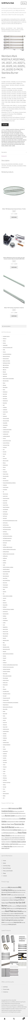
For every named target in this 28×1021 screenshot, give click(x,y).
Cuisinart (5, 447)
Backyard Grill (6, 358)
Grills (4, 565)
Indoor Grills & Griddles (7, 596)
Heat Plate (5, 578)
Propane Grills (6, 700)
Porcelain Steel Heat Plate (15, 839)
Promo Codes (6, 989)
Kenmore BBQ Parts (11, 913)
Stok (4, 747)
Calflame (5, 407)
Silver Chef (5, 727)
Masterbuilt (5, 636)
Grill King (5, 531)
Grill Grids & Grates (7, 529)
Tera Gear (5, 762)
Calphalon (5, 409)
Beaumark (5, 374)
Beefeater (5, 376)
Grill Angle (5, 511)
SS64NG (13, 145)
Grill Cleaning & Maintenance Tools (10, 520)
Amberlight (5, 345)
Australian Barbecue (7, 354)
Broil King (5, 396)
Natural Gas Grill (6, 649)
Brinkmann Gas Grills (21, 892)
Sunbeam (5, 753)
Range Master (5, 704)
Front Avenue (5, 487)
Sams (4, 715)
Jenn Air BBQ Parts (18, 835)
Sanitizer (5, 718)
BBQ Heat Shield (7, 813)
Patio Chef (12, 132)
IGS (3, 593)
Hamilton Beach (6, 569)
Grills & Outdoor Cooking (8, 567)
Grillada (4, 545)
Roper (4, 711)
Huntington (5, 587)
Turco (4, 773)
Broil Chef (5, 394)
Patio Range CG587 (17, 144)
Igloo (4, 589)
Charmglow (5, 425)
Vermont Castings (6, 782)
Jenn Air (4, 598)
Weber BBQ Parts (15, 846)
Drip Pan (4, 451)
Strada (4, 749)
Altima (4, 340)
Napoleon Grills (6, 647)
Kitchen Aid (5, 611)
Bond (4, 389)
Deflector (4, 824)
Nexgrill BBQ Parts (5, 839)
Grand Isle (5, 502)
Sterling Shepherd (6, 744)
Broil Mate (5, 398)
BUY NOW (5, 124)
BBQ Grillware (5, 367)
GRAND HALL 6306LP (9, 136)
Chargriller (5, 423)
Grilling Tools (16, 830)
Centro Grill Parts (18, 815)
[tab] (14, 152)
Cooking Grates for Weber (12, 821)
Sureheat (5, 760)
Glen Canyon (5, 493)
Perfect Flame (6, 680)
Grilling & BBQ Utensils (7, 547)
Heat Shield (5, 835)
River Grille (5, 709)
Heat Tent (5, 582)
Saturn (14, 28)
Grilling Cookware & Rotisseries (9, 549)
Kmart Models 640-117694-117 (12, 139)
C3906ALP (19, 135)
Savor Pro (5, 722)
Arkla (4, 349)
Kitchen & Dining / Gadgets (8, 609)
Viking (4, 784)
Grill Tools (16, 832)
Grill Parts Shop (6, 865)
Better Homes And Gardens (8, 378)
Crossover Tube (6, 445)
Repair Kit (23, 839)
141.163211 (3, 135)
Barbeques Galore (6, 363)
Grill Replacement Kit (7, 538)
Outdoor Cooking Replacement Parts (10, 664)
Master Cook (5, 631)
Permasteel (5, 684)
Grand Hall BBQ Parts (17, 136)
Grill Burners (16, 129)
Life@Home (5, 620)
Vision (4, 791)
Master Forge (5, 633)
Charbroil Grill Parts (8, 818)
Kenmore (5, 130)
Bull (3, 405)
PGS (4, 687)
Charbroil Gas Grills (20, 894)
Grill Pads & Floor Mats (7, 536)
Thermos (5, 766)
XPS (3, 798)
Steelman (5, 738)
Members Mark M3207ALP (9, 142)
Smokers (4, 733)
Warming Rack (6, 793)
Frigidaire (5, 485)
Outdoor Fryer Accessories (8, 667)
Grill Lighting (5, 533)
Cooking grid (22, 821)
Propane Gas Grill (6, 698)
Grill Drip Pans (6, 525)
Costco (4, 438)
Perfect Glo (5, 682)
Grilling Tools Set (13, 908)
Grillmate (5, 558)
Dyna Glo (5, 458)
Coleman (5, 427)
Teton (4, 764)
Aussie (4, 351)
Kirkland (4, 607)
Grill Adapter (5, 509)
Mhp (4, 642)
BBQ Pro (4, 369)
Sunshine (5, 755)
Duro (4, 456)
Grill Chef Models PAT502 (11, 138)
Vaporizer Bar (8, 846)
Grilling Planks (6, 551)
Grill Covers (5, 522)
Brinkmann (5, 391)
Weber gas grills (21, 846)
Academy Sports (6, 336)
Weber (4, 795)
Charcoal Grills (6, 418)
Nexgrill (4, 651)
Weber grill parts (5, 848)
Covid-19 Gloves (6, 442)
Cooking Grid (5, 434)
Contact (5, 875)
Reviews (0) (4, 156)
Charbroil (5, 416)
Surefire (4, 758)
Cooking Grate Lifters (7, 429)
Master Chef (5, 629)
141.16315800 (16, 133)
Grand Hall (12, 129)
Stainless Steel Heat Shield (9, 922)
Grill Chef (22, 129)
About (4, 863)
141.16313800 (6, 133)
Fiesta (4, 469)
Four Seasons (5, 480)
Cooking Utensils (6, 436)
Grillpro (4, 560)
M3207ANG (20, 139)
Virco (4, 789)
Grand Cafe (5, 496)
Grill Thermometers (7, 540)
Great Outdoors (6, 507)
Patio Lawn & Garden (7, 675)
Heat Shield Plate (6, 580)
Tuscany (4, 775)
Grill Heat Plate (21, 827)
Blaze (4, 383)
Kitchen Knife (5, 613)
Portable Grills (6, 691)
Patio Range (16, 132)
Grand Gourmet (6, 498)
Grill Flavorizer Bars (7, 527)
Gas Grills (17, 827)
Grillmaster (5, 556)
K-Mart (4, 600)
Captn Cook (5, 411)
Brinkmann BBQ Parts (16, 813)
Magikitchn (5, 627)
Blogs (4, 873)
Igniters (4, 591)
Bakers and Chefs (6, 360)
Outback (4, 662)
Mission (4, 644)
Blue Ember (5, 387)
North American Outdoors (8, 653)
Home (4, 28)
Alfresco (4, 338)
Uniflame (5, 780)
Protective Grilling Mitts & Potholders (10, 702)
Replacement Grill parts (8, 707)
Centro (4, 414)
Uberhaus (5, 778)
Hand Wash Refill (6, 571)
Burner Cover (10, 815)
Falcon (4, 467)
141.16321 (21, 133)
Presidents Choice (6, 693)
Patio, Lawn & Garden (8, 870)
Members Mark (11, 130)
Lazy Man (5, 618)
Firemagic (5, 471)
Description (4, 152)
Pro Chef (4, 695)
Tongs (4, 769)
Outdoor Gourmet (6, 669)
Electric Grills (5, 460)
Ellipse (4, 462)
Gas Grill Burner (7, 827)
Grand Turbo (5, 505)
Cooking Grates (6, 431)
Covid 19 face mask (7, 440)
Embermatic (5, 465)
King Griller (5, 604)
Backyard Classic (6, 356)
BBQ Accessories (13, 808)
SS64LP (9, 145)
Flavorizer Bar (6, 476)
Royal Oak (5, 713)
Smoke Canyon (6, 729)
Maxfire (4, 638)
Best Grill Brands (9, 28)
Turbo (4, 771)
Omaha (4, 656)
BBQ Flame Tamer (16, 811)
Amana (4, 343)
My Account (4, 1019)
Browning (5, 403)
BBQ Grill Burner (23, 890)
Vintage (4, 786)
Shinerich (5, 724)
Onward (4, 658)
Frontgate (5, 489)
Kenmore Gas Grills (9, 838)
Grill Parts (5, 986)
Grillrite (4, 562)
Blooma (4, 385)
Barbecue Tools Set (4, 808)
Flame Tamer (5, 474)
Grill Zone (5, 542)
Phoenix (4, 689)
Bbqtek (7, 129)
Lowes (4, 622)
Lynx (4, 624)
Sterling (4, 740)
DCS (4, 449)
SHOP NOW (14, 217)
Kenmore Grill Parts (19, 838)
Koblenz (4, 616)
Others (4, 660)
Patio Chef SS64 (10, 144)
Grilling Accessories (6, 830)
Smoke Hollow (6, 731)
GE (3, 491)
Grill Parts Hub (7, 3)
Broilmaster (5, 400)
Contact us (5, 992)
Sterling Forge (6, 742)
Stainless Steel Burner (6, 841)
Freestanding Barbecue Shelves (9, 482)
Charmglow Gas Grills (15, 818)
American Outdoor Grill (7, 347)
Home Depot (5, 584)
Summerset (5, 751)
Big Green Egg (5, 380)
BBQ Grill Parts (6, 365)
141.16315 (11, 133)
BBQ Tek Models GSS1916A (11, 135)
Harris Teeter (5, 573)
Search (14, 1019)
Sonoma (4, 735)
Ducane (4, 454)
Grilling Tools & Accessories (8, 553)
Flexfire (4, 478)
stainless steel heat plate (11, 844)
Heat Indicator (6, 576)
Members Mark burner (12, 141)
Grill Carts (5, 516)
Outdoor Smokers (6, 671)
